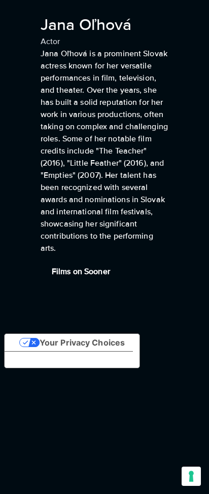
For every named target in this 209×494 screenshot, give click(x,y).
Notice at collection (51, 360)
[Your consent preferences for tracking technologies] (191, 476)
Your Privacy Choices (82, 342)
